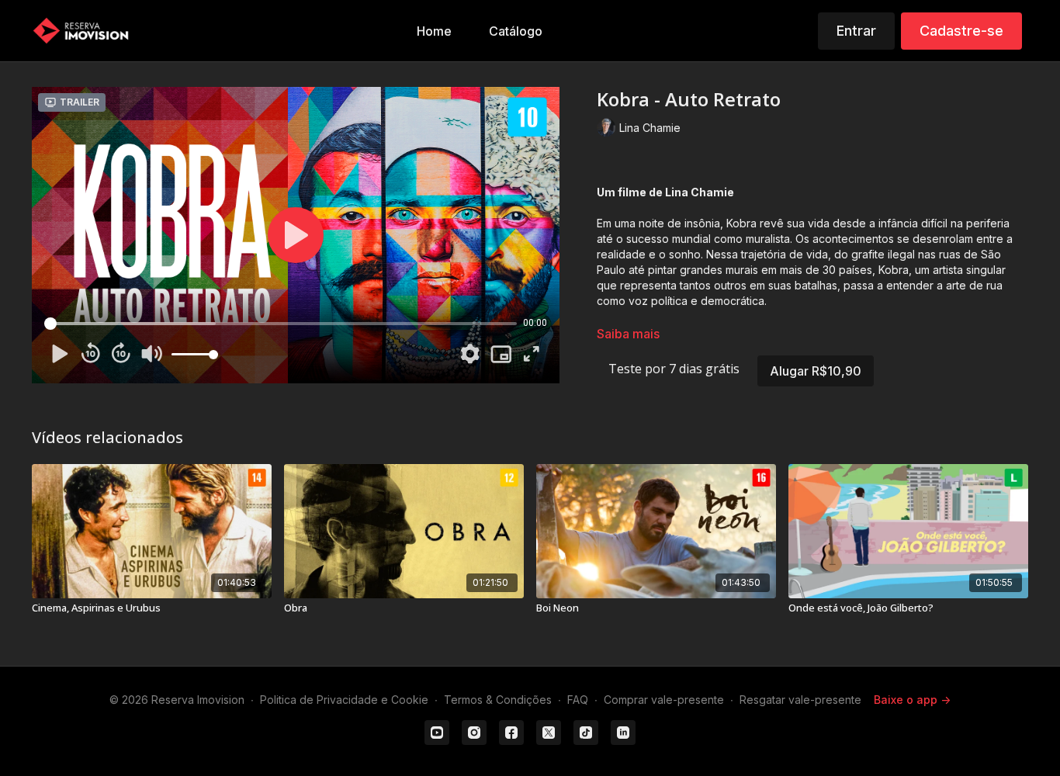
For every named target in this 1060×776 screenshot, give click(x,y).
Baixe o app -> (912, 699)
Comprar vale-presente (664, 699)
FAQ (577, 699)
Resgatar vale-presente (800, 699)
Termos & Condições (498, 699)
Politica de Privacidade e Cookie (344, 699)
